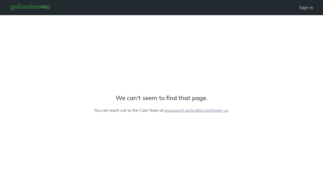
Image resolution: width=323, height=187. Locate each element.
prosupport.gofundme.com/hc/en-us (196, 110)
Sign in (306, 7)
